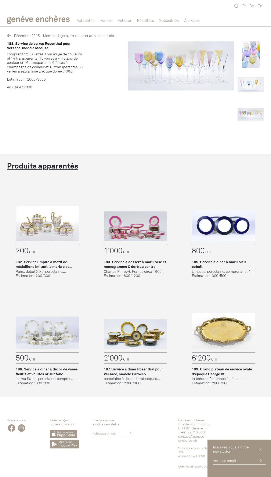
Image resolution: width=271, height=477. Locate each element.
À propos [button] (192, 20)
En (260, 5)
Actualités (85, 20)
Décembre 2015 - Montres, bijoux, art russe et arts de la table (63, 35)
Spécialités (169, 20)
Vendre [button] (106, 20)
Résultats (145, 20)
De (251, 5)
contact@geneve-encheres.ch (192, 438)
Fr (244, 5)
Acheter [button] (124, 20)
